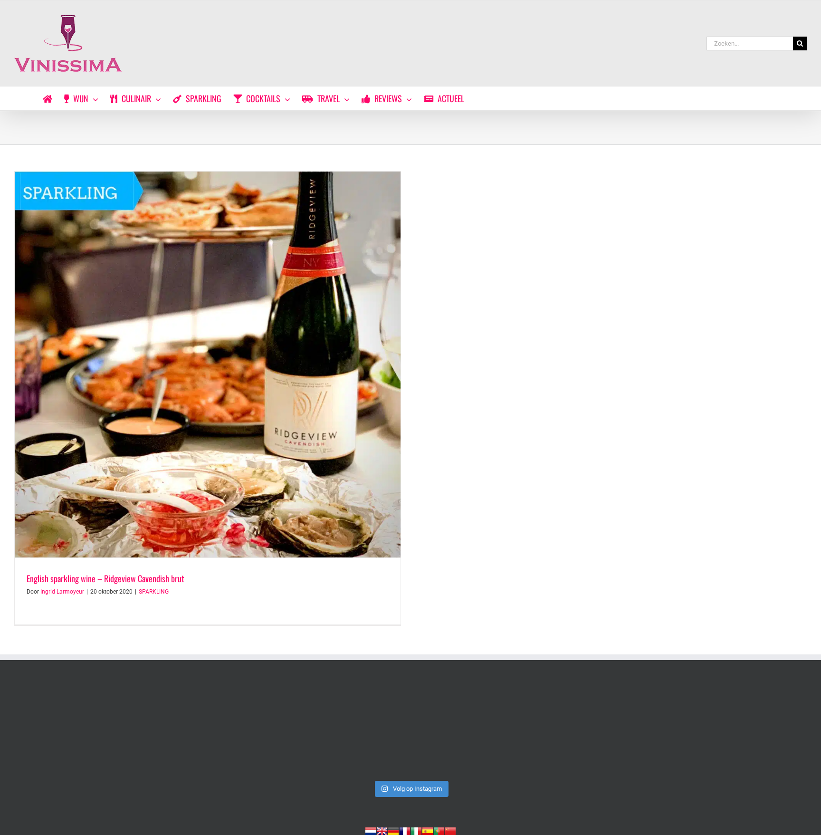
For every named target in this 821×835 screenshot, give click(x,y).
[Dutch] (370, 830)
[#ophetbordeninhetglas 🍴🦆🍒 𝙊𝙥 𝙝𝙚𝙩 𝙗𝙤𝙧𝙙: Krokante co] (410, 729)
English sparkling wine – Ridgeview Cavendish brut (105, 578)
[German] (393, 830)
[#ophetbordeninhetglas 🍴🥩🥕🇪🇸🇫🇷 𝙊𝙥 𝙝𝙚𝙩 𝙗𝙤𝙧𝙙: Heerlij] (251, 729)
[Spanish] (427, 830)
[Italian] (416, 830)
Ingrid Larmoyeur (62, 591)
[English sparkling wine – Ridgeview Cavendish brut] (208, 364)
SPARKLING (154, 591)
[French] (404, 830)
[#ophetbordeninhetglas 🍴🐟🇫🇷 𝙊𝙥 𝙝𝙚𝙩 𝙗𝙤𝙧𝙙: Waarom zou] (91, 729)
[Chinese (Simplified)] (450, 830)
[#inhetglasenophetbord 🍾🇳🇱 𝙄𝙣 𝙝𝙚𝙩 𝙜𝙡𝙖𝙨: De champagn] (570, 729)
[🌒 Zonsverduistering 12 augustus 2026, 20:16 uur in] (729, 729)
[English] (382, 830)
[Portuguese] (439, 830)
